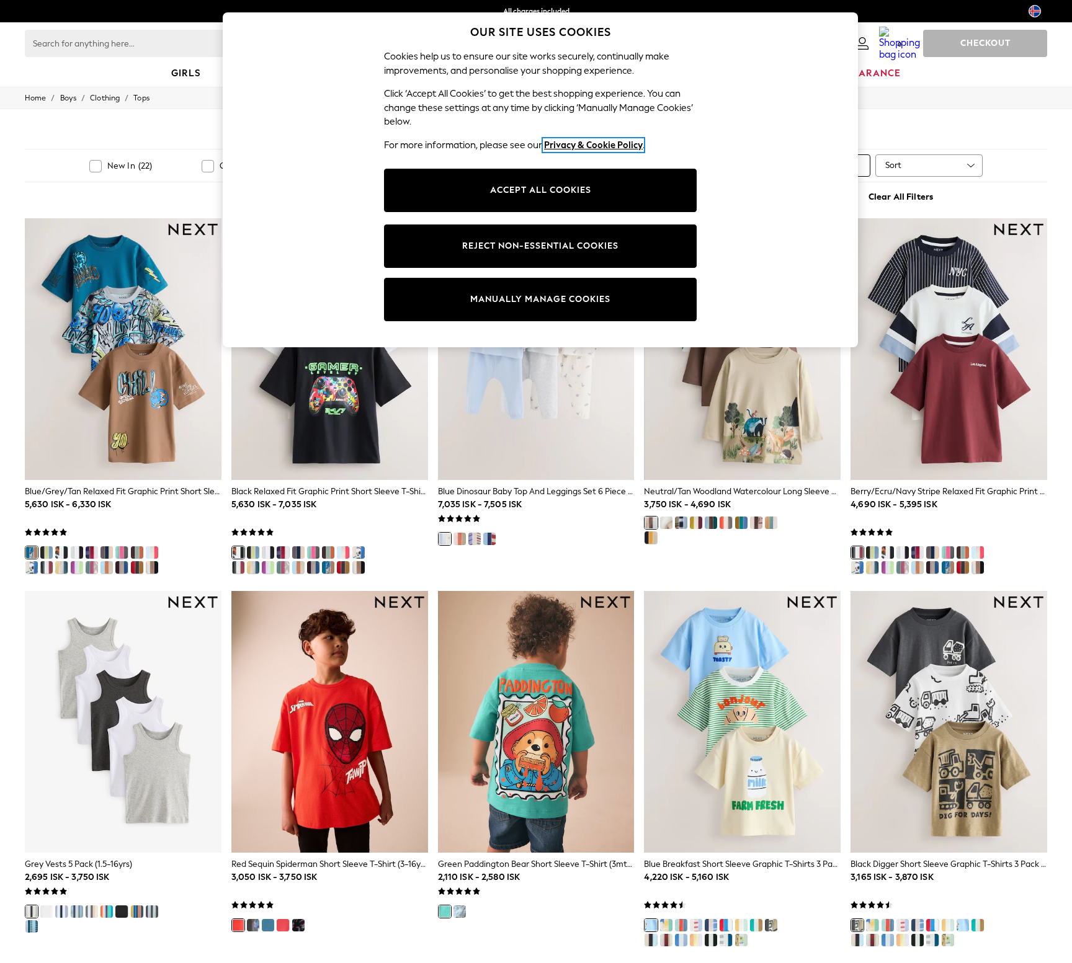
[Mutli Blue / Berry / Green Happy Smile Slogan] (711, 523)
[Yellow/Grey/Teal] (61, 567)
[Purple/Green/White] (77, 567)
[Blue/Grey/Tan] (31, 552)
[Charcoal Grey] (152, 911)
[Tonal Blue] (77, 911)
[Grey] (31, 911)
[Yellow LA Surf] (696, 940)
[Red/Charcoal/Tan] (137, 567)
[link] (862, 43)
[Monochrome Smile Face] (666, 523)
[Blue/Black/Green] (46, 552)
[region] (540, 179)
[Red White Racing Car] (726, 523)
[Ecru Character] (696, 523)
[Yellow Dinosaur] (666, 925)
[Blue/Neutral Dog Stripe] (681, 523)
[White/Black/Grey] (77, 552)
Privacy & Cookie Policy (593, 145)
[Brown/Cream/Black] (152, 567)
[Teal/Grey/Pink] (121, 552)
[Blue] (61, 911)
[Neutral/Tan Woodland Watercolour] (651, 523)
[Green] (445, 911)
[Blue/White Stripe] (31, 926)
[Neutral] (92, 911)
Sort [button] (893, 165)
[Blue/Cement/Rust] (106, 567)
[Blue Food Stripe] (726, 940)
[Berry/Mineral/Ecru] (92, 567)
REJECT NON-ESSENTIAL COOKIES (540, 246)
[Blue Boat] (696, 925)
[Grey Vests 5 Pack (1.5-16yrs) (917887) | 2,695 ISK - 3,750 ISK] (123, 722)
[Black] (61, 552)
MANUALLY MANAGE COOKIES (540, 299)
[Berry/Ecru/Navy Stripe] (46, 567)
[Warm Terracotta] (137, 911)
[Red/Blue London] (726, 925)
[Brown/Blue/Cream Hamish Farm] (459, 539)
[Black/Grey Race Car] (651, 940)
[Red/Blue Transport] (489, 539)
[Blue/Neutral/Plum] (121, 567)
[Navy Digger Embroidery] (651, 537)
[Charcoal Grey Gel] (253, 925)
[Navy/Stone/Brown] (106, 552)
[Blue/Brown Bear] (474, 539)
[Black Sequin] (298, 925)
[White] (46, 911)
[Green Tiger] (711, 940)
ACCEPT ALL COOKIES (540, 190)
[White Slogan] (666, 940)
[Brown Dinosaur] (771, 523)
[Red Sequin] (238, 925)
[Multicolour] (106, 911)
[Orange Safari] (681, 925)
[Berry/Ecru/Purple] (92, 552)
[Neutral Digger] (756, 523)
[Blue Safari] (711, 925)
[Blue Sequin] (268, 925)
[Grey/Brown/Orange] (137, 552)
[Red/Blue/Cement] (152, 552)
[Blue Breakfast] (651, 925)
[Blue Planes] (681, 940)
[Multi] (741, 940)
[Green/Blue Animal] (741, 523)
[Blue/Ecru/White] (31, 567)
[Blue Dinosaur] (445, 539)
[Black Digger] (771, 925)
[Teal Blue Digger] (756, 925)
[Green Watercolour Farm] (741, 925)
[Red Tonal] (283, 925)
